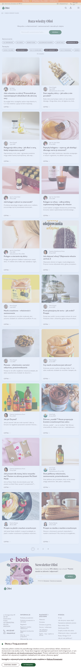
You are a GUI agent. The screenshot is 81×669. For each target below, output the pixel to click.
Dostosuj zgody (10, 664)
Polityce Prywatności (54, 659)
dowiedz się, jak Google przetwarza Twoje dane (24, 653)
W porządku (28, 664)
